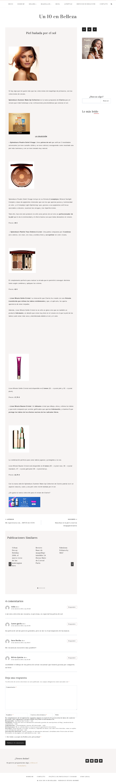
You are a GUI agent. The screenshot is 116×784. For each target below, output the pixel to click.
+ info (31, 721)
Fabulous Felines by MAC (63, 550)
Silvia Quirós (17, 657)
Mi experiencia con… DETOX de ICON (20, 521)
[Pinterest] (96, 761)
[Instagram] (91, 761)
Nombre (10, 715)
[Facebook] (87, 761)
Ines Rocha (16, 640)
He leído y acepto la (24, 737)
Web (57, 715)
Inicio (10, 4)
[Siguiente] (72, 564)
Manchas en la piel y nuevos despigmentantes (66, 523)
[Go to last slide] (10, 564)
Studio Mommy (73, 780)
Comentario (11, 687)
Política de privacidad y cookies (63, 776)
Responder (72, 607)
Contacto (104, 4)
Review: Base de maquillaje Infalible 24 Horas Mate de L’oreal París (41, 555)
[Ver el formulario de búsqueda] (111, 4)
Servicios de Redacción (86, 4)
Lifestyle (68, 4)
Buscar (106, 101)
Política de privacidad (31, 737)
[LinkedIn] (100, 761)
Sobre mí (21, 4)
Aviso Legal (85, 776)
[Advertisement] (41, 338)
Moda (58, 4)
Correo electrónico (39, 715)
